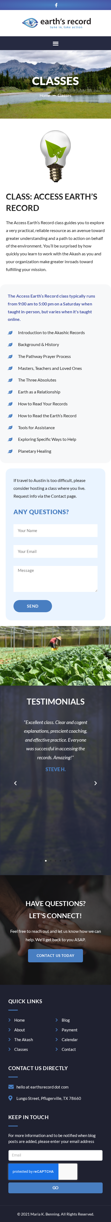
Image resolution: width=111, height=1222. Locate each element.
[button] (55, 43)
